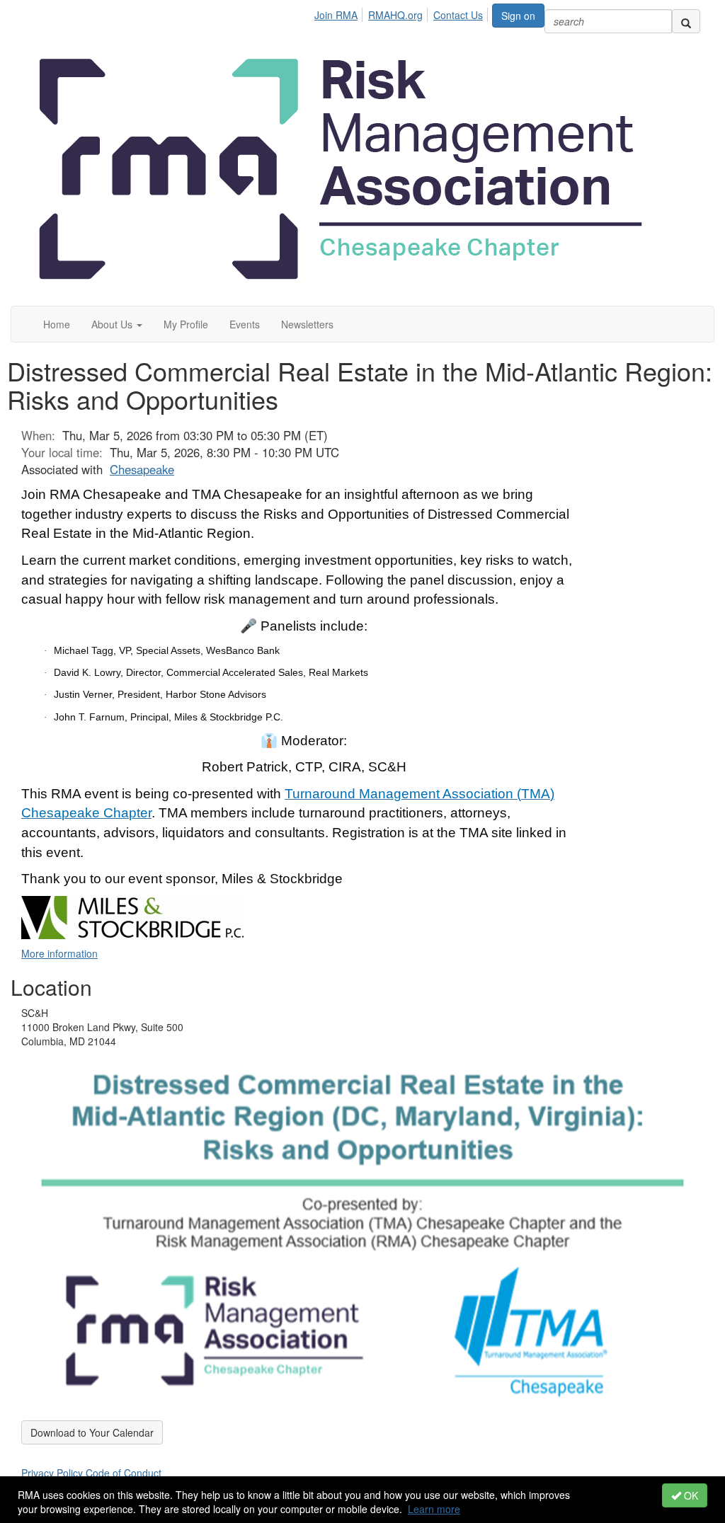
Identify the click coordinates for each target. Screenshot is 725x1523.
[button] (117, 324)
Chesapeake (142, 469)
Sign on (518, 15)
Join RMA (336, 15)
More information (59, 953)
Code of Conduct (123, 1473)
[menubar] (402, 13)
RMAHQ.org (395, 15)
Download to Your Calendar (92, 1432)
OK (689, 1495)
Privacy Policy (52, 1473)
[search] (686, 21)
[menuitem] (340, 13)
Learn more (434, 1509)
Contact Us (458, 15)
